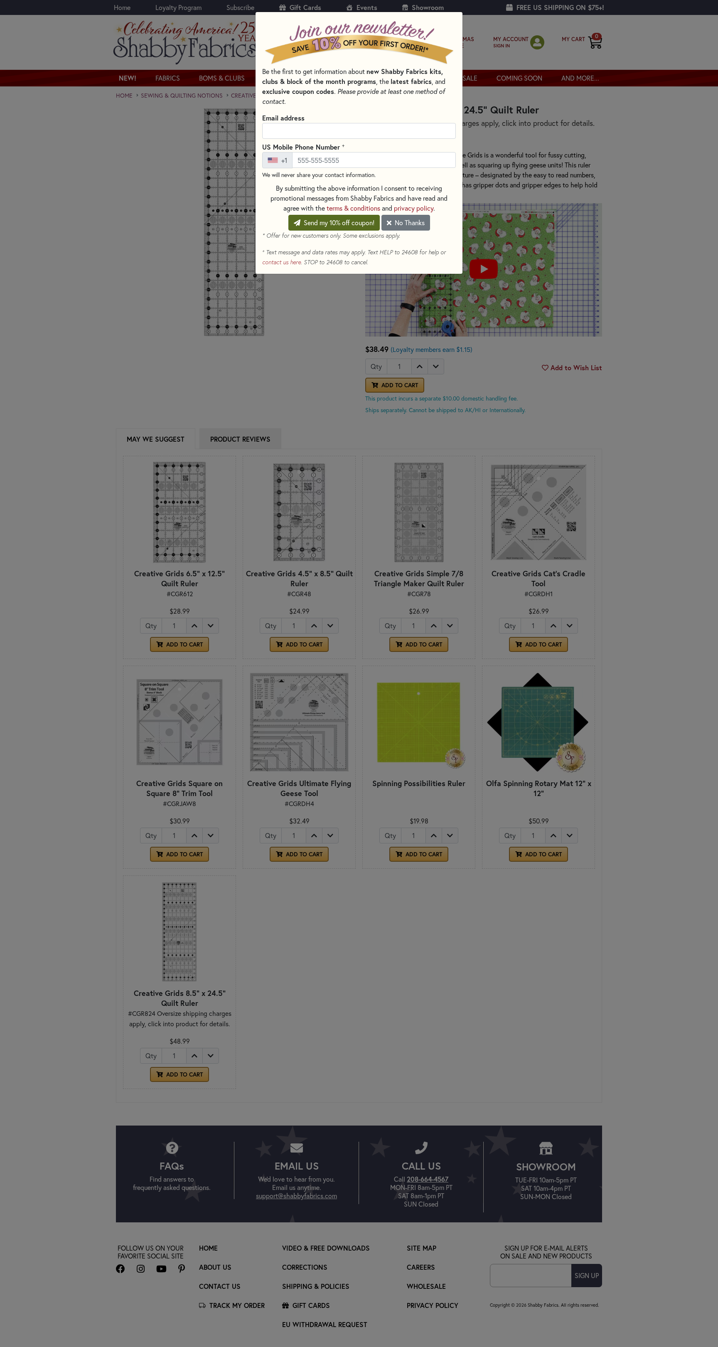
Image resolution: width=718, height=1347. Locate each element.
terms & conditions (353, 208)
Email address (283, 117)
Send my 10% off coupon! (338, 222)
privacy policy (413, 208)
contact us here (281, 262)
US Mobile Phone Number (303, 146)
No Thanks (409, 222)
